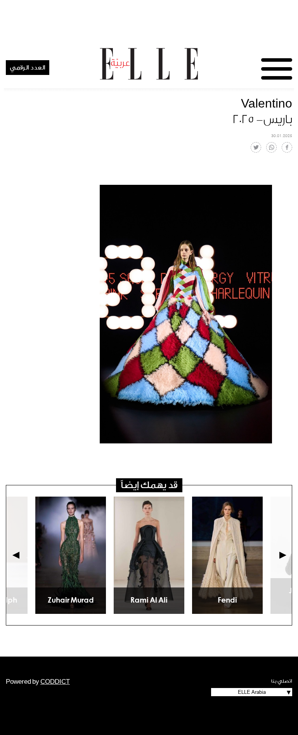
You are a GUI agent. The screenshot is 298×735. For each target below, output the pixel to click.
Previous (15, 555)
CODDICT (55, 681)
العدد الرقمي (27, 67)
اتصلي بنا (281, 681)
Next (282, 555)
